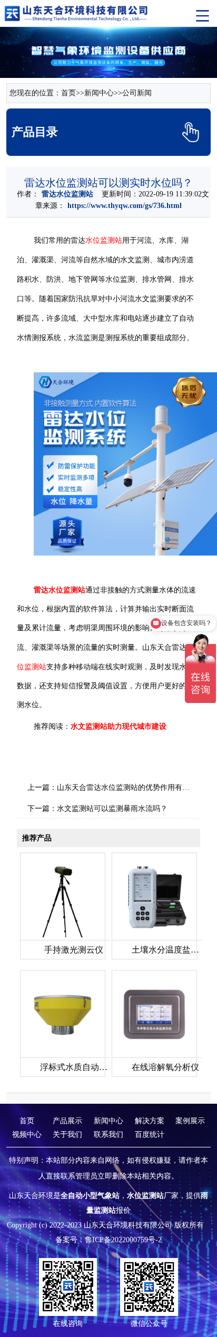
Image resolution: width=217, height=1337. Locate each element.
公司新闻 (137, 93)
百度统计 (149, 1134)
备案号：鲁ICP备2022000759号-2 (108, 1240)
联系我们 (108, 1134)
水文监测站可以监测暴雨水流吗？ (112, 809)
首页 (68, 93)
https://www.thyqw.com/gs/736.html (124, 206)
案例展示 (190, 1121)
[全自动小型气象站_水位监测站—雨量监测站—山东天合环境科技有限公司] (77, 13)
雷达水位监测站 (67, 194)
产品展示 (67, 1121)
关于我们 (67, 1134)
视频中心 (27, 1134)
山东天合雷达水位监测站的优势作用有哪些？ (130, 787)
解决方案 (149, 1121)
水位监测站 (103, 240)
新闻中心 (99, 93)
